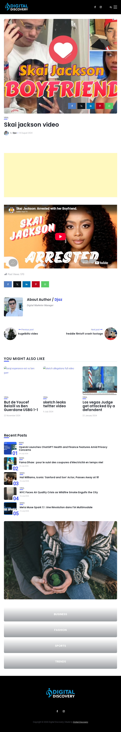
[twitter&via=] (81, 106)
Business (60, 614)
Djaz (15, 133)
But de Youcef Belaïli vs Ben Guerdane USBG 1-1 (21, 406)
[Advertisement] (60, 175)
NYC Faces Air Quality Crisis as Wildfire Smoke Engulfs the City (59, 492)
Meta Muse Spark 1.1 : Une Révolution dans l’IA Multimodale (56, 507)
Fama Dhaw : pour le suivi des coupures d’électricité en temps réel (61, 462)
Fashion (60, 630)
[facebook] (72, 106)
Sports (60, 646)
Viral (6, 117)
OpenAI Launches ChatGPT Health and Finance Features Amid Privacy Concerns (63, 448)
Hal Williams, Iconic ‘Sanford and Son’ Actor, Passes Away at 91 (59, 477)
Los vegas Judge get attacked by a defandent (99, 406)
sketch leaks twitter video (54, 404)
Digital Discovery (80, 722)
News (21, 443)
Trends (60, 661)
